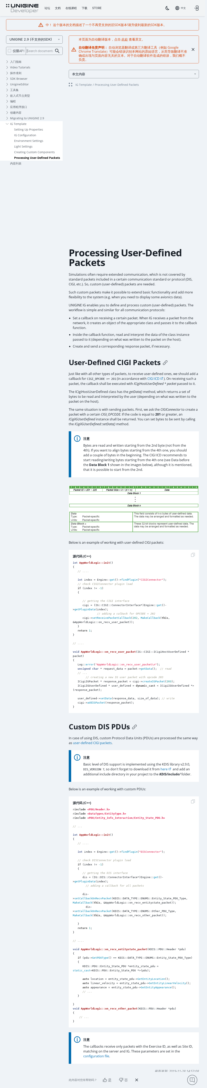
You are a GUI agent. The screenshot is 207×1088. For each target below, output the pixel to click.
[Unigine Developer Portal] (22, 8)
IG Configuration (25, 135)
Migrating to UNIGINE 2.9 (27, 118)
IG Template (18, 124)
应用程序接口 (18, 107)
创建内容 (15, 112)
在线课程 (71, 8)
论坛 (47, 8)
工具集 (14, 90)
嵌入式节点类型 (20, 95)
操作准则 (15, 73)
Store (96, 8)
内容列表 (15, 163)
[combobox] (180, 8)
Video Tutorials (20, 67)
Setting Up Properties (28, 129)
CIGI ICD (153, 378)
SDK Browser (18, 79)
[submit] (57, 50)
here (164, 769)
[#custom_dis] (134, 727)
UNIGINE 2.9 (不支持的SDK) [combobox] (31, 39)
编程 (13, 101)
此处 (124, 39)
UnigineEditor (19, 84)
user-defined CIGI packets (92, 743)
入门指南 (15, 62)
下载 (84, 8)
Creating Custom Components (34, 152)
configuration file (96, 1056)
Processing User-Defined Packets (37, 158)
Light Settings (23, 146)
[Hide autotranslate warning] (193, 49)
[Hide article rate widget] (136, 1080)
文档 (58, 8)
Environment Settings (28, 141)
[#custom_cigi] (165, 362)
